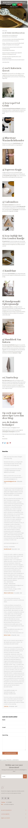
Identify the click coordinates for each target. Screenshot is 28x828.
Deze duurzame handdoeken (8, 344)
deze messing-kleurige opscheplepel (12, 108)
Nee (20, 4)
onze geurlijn (15, 209)
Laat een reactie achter (10, 753)
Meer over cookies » (14, 6)
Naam (3, 719)
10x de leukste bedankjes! (10, 423)
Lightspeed (20, 823)
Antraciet (15, 352)
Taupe (19, 352)
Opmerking (5, 735)
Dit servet (4, 73)
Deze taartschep (5, 380)
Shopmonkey (14, 825)
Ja (14, 4)
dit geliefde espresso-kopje (10, 175)
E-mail (3, 727)
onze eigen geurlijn (21, 206)
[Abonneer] (25, 776)
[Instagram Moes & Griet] (5, 798)
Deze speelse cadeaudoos (8, 204)
